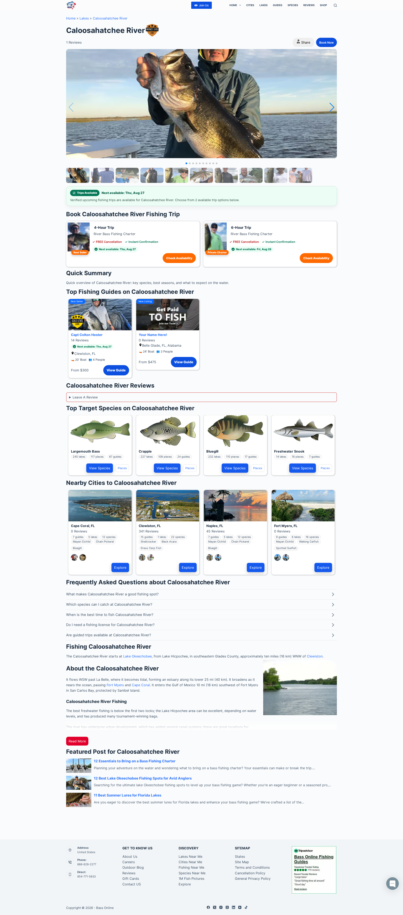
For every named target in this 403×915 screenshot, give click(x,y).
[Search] (335, 5)
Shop (323, 5)
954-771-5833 (86, 876)
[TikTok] (246, 907)
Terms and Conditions (252, 867)
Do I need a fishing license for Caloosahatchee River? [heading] (110, 625)
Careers (128, 862)
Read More (77, 741)
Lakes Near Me (190, 856)
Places (122, 468)
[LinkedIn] (233, 907)
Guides (277, 5)
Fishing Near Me (191, 867)
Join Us (204, 5)
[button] (332, 107)
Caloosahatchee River (110, 18)
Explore (120, 567)
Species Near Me (192, 873)
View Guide (116, 370)
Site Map (242, 862)
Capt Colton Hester (87, 335)
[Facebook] (208, 907)
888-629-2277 (86, 864)
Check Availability (179, 258)
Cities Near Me (190, 862)
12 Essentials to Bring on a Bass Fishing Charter (134, 761)
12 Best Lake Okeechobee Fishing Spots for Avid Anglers (143, 778)
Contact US (131, 884)
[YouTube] (239, 907)
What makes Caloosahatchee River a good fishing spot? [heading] (112, 594)
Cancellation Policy (250, 873)
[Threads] (227, 907)
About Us (129, 856)
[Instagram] (220, 907)
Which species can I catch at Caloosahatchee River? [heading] (109, 604)
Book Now (326, 42)
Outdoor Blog (133, 867)
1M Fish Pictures (191, 878)
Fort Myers (115, 685)
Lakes (263, 5)
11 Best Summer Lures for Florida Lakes (127, 795)
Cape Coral (141, 685)
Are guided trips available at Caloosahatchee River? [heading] (108, 635)
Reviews (309, 5)
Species (293, 5)
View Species (99, 468)
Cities (250, 5)
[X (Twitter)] (214, 907)
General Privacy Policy (253, 878)
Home (233, 5)
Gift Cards (130, 878)
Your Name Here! (153, 335)
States (240, 856)
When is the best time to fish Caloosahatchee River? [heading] (109, 615)
